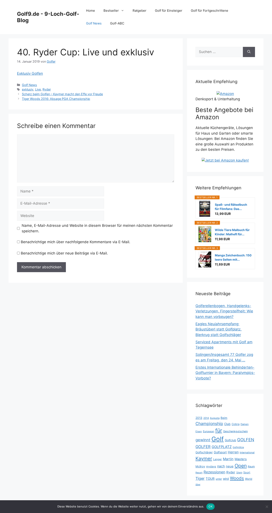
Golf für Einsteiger (168, 11)
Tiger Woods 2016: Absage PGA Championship (56, 99)
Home (90, 11)
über (198, 484)
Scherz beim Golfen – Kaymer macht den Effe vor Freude (62, 94)
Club (227, 424)
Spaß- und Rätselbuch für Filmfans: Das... (231, 207)
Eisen (199, 431)
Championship (209, 423)
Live (38, 89)
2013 (199, 418)
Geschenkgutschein (235, 431)
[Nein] (267, 506)
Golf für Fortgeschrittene (209, 11)
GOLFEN (245, 439)
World (248, 478)
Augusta (215, 418)
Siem (239, 472)
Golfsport (220, 452)
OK (210, 506)
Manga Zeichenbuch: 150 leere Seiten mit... (233, 257)
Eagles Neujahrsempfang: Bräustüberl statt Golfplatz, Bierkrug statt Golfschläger (219, 329)
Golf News (94, 23)
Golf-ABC (117, 23)
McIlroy (200, 466)
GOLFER (203, 446)
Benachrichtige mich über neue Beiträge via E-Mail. (64, 253)
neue (230, 466)
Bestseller (111, 11)
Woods (237, 478)
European (208, 431)
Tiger (200, 478)
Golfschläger (204, 452)
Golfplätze (238, 447)
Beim (224, 418)
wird (226, 478)
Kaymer (204, 458)
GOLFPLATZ (222, 447)
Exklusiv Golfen (30, 73)
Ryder (46, 89)
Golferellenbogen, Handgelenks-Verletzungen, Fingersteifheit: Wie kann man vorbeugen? (224, 311)
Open (241, 466)
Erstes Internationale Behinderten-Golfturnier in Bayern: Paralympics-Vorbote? (225, 372)
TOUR (210, 479)
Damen (245, 424)
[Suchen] (249, 52)
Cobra (235, 424)
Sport (246, 472)
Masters (241, 459)
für (218, 430)
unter (219, 478)
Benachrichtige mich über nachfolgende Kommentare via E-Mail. (75, 242)
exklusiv (27, 89)
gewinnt (203, 439)
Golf (217, 439)
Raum (251, 466)
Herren (233, 452)
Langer (217, 459)
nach (221, 466)
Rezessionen (214, 472)
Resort (199, 472)
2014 (206, 418)
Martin (228, 459)
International (247, 452)
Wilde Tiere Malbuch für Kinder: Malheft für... (232, 232)
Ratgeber (139, 11)
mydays (211, 466)
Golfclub (230, 440)
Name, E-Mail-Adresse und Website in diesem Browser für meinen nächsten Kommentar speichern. (97, 228)
